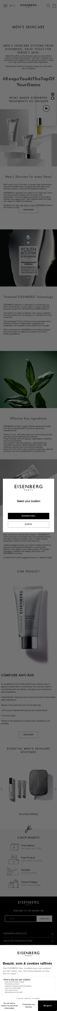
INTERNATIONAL (28, 516)
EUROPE (28, 524)
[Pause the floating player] (52, 98)
